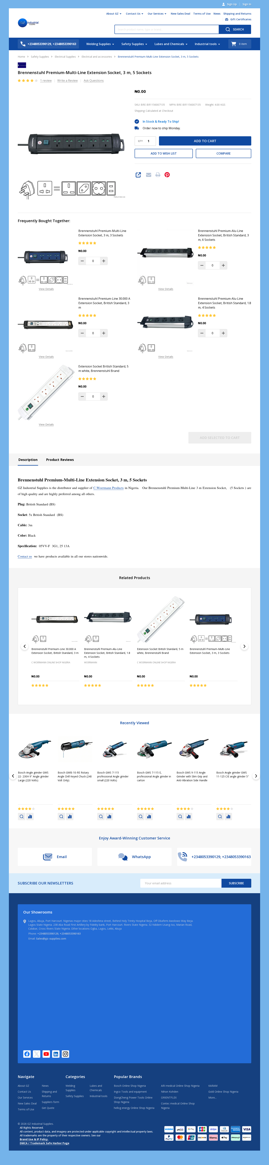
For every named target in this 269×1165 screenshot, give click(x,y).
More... (212, 1097)
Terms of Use (202, 13)
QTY (140, 141)
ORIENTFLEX (169, 1097)
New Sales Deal (180, 13)
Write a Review (67, 80)
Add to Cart (205, 141)
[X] (36, 1054)
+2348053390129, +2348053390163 (59, 933)
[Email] (148, 174)
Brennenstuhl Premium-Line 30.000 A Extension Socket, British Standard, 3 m (104, 303)
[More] (120, 13)
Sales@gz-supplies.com (51, 938)
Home (21, 56)
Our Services (155, 13)
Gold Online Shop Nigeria (223, 1091)
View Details (46, 289)
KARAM (212, 1085)
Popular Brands (128, 1076)
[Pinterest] (167, 174)
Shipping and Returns (237, 13)
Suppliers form (50, 1102)
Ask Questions (94, 80)
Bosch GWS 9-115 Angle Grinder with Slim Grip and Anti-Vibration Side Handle (33, 776)
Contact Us (133, 13)
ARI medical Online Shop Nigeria (180, 1085)
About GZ (112, 13)
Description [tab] (28, 459)
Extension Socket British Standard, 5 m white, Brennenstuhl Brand (103, 368)
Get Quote (48, 1108)
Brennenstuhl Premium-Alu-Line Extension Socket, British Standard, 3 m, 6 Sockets (223, 235)
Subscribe (236, 883)
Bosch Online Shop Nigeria (130, 1085)
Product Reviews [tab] (60, 459)
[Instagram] (65, 1054)
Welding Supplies (98, 44)
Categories (75, 1076)
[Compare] (30, 816)
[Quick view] (66, 693)
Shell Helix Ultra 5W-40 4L (231, 772)
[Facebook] (27, 1054)
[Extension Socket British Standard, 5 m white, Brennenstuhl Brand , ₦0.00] (161, 619)
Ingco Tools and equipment (130, 1091)
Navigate (26, 1076)
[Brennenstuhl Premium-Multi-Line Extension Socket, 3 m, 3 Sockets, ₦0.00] (214, 619)
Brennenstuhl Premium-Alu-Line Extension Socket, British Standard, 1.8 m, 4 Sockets (224, 303)
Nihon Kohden (169, 1091)
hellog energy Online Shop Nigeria (134, 1108)
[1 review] (28, 80)
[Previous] (24, 646)
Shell (100, 785)
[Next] (244, 646)
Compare (223, 153)
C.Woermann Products (108, 487)
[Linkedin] (56, 1054)
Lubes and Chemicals (169, 44)
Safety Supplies (132, 44)
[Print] (157, 174)
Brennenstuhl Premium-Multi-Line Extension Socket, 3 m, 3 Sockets (102, 233)
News (217, 13)
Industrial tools (206, 44)
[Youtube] (46, 1054)
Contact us (25, 556)
